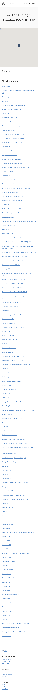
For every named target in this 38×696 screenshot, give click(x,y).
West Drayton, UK (7, 233)
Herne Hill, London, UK (9, 323)
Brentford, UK (6, 101)
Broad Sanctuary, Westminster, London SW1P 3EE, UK (19, 221)
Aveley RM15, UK (7, 536)
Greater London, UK (8, 184)
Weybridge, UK (6, 385)
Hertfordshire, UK (7, 491)
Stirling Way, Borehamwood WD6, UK (13, 279)
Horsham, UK (6, 598)
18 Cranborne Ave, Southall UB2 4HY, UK (14, 105)
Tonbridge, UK (6, 603)
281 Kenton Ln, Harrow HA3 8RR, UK (13, 134)
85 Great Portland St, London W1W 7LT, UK (15, 167)
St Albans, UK (6, 426)
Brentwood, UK (6, 557)
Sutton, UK (5, 368)
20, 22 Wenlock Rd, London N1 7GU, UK (14, 256)
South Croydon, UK (8, 406)
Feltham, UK (6, 229)
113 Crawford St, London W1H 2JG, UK (14, 138)
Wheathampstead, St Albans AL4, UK (13, 495)
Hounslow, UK (6, 146)
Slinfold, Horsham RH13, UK (10, 594)
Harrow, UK (5, 113)
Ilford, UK (5, 422)
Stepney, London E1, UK (9, 339)
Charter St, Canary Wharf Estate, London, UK (16, 364)
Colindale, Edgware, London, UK (12, 126)
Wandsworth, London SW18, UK (12, 163)
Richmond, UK (6, 122)
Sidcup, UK (5, 466)
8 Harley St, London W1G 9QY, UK (12, 159)
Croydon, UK (6, 393)
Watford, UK (5, 344)
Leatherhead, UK (7, 431)
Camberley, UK (6, 545)
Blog (3, 684)
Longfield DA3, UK (7, 569)
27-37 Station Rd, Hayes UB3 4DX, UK (14, 142)
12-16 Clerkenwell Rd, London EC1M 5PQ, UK (16, 242)
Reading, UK (6, 586)
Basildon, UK (6, 615)
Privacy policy (6, 663)
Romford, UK (6, 516)
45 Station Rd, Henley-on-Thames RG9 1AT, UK (16, 553)
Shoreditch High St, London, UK (12, 315)
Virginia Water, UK (7, 414)
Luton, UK (5, 549)
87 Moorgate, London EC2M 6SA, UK (13, 287)
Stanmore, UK (6, 175)
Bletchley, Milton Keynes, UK (10, 627)
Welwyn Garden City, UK (9, 487)
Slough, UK (5, 397)
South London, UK (7, 352)
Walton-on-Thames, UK (9, 348)
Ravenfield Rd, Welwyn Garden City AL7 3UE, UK (17, 482)
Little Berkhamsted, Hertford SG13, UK (14, 458)
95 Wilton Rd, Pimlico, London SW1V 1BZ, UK (16, 188)
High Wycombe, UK (8, 524)
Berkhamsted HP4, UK (9, 507)
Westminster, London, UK (10, 192)
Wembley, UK (6, 86)
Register (27, 3)
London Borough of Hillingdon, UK (12, 196)
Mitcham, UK (6, 331)
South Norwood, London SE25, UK (12, 381)
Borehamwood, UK (8, 319)
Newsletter (5, 689)
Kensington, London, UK (9, 117)
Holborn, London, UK (8, 225)
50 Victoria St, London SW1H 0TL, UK (13, 200)
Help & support (6, 659)
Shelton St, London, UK (9, 217)
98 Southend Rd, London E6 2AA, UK (13, 418)
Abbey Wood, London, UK (10, 462)
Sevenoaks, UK (6, 574)
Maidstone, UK (6, 636)
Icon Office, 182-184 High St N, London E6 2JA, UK (18, 410)
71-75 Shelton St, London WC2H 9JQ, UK (15, 209)
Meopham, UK (6, 582)
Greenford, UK (6, 97)
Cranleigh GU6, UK (8, 578)
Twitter (4, 686)
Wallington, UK (6, 377)
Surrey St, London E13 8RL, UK (12, 402)
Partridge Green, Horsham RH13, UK (13, 632)
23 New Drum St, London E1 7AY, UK (13, 327)
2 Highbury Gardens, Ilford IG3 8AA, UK (14, 443)
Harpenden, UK (6, 520)
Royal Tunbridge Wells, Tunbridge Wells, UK (15, 623)
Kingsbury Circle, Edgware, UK (11, 109)
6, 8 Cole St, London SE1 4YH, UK (12, 283)
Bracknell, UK (6, 528)
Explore (11, 3)
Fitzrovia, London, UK (8, 171)
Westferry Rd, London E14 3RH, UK (13, 360)
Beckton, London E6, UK (9, 435)
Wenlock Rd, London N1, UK (11, 265)
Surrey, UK (5, 474)
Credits (4, 676)
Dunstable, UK (6, 565)
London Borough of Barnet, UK (11, 180)
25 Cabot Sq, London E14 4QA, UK (13, 356)
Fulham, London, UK (8, 130)
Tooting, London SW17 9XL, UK (11, 302)
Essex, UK (5, 607)
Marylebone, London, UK (9, 155)
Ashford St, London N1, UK (10, 306)
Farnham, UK (6, 590)
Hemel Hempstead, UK (9, 453)
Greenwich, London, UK (9, 389)
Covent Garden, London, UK (10, 213)
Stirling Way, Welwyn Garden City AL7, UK (15, 499)
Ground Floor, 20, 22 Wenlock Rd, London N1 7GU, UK (19, 252)
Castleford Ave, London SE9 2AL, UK (13, 439)
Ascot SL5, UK (6, 470)
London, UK (5, 204)
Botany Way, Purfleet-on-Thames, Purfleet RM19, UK (18, 532)
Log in (33, 3)
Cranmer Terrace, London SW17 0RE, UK (15, 261)
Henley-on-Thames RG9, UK (11, 561)
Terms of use (6, 661)
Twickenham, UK (7, 151)
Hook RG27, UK (7, 611)
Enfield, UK (5, 373)
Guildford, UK (6, 540)
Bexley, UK (5, 503)
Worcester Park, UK (8, 335)
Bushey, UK (5, 310)
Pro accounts (6, 672)
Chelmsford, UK (7, 619)
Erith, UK (4, 511)
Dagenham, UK (6, 478)
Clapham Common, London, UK (12, 238)
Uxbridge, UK (6, 269)
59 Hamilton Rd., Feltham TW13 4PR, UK (14, 292)
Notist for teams (7, 674)
